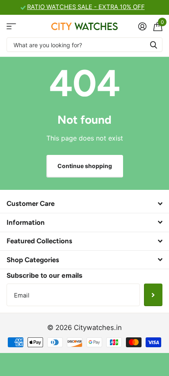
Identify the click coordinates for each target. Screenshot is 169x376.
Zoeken (153, 44)
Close (84, 204)
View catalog (11, 26)
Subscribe (153, 295)
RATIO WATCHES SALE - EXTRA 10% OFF (86, 7)
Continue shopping (84, 165)
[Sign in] (142, 26)
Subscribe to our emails (44, 275)
